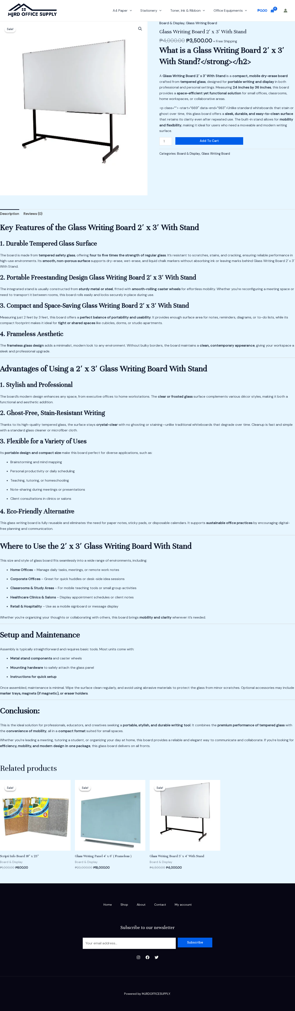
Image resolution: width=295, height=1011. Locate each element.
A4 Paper (120, 10)
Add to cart (209, 141)
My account (183, 905)
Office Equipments (228, 10)
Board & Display (171, 23)
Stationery (148, 10)
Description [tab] (9, 213)
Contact (160, 905)
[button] (130, 10)
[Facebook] (147, 957)
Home (107, 905)
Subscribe (195, 942)
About (141, 905)
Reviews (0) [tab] (33, 213)
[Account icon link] (285, 11)
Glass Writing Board (201, 23)
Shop (124, 905)
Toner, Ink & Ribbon (185, 10)
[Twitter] (157, 957)
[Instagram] (138, 957)
